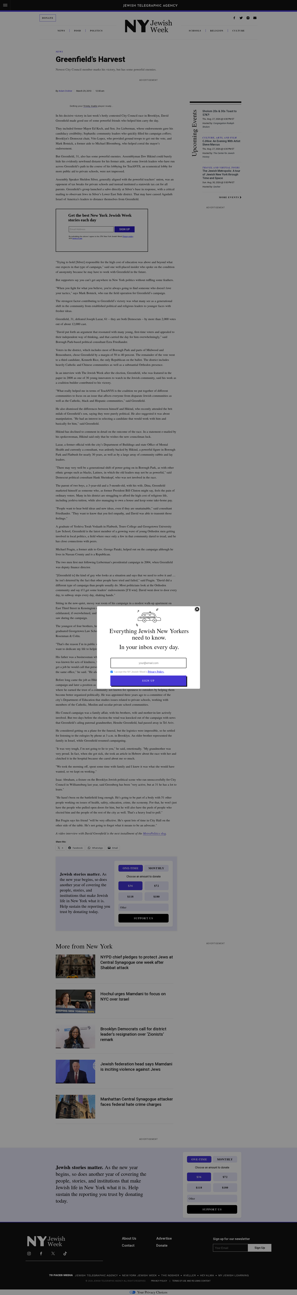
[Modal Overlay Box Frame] (148, 647)
